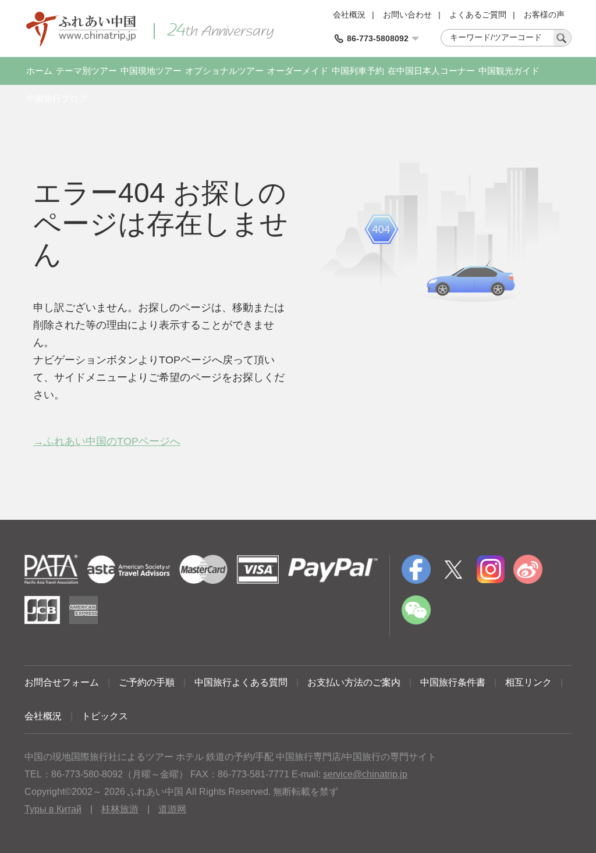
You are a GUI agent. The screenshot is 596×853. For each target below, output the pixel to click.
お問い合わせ (407, 14)
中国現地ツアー (151, 71)
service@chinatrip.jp (365, 774)
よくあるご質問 (477, 14)
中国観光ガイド (509, 71)
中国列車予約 (358, 71)
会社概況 (349, 14)
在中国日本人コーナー (431, 71)
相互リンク (528, 682)
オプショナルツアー (224, 71)
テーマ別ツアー (86, 71)
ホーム (39, 71)
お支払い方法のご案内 (353, 682)
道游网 (172, 809)
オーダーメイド (297, 71)
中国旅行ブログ (56, 98)
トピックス (104, 716)
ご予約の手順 (147, 682)
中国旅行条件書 (452, 682)
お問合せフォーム (61, 682)
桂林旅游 (120, 809)
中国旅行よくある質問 (241, 682)
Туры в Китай (52, 809)
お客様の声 (544, 14)
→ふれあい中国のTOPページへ (106, 441)
